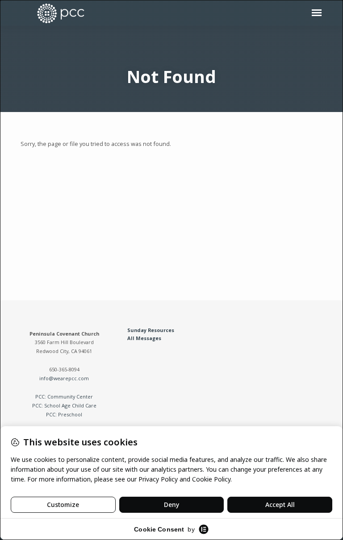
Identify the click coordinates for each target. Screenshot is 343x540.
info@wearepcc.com (64, 378)
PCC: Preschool (64, 414)
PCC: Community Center (64, 396)
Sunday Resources (150, 330)
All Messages (144, 338)
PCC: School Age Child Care (64, 405)
